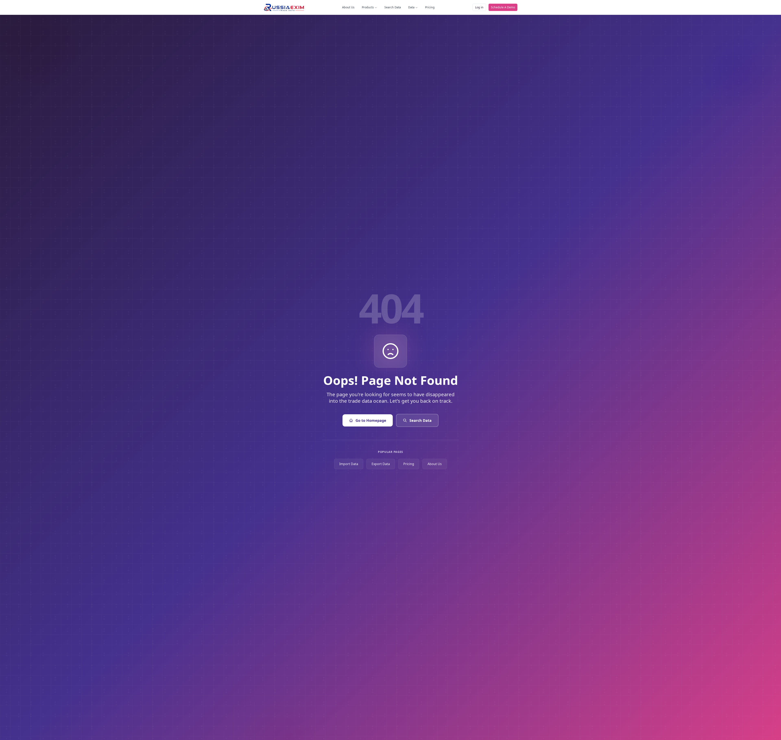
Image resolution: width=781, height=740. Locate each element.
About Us (348, 7)
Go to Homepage (371, 420)
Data (411, 7)
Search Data (392, 7)
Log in (479, 7)
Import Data (348, 464)
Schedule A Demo (503, 7)
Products (368, 7)
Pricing (430, 7)
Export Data (381, 464)
